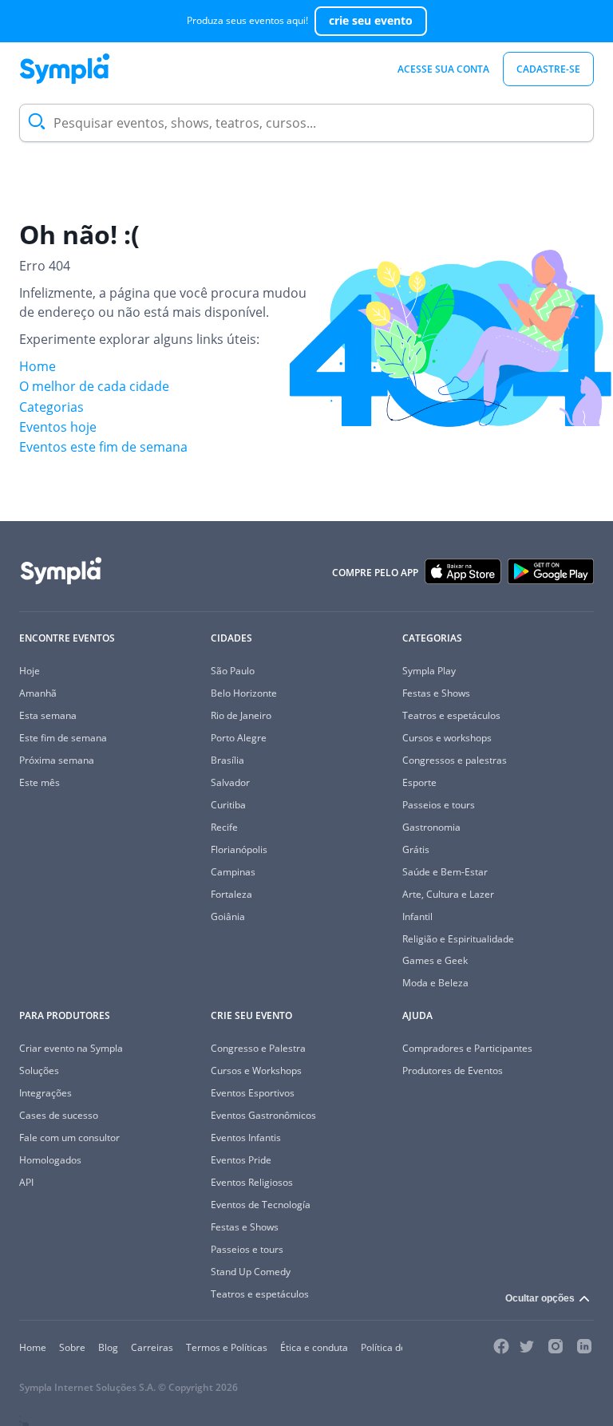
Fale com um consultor (69, 1137)
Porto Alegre (239, 738)
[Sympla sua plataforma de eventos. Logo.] (64, 68)
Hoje (29, 670)
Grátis (415, 849)
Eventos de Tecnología (260, 1204)
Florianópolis (239, 849)
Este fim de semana (63, 738)
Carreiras (152, 1347)
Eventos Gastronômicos (263, 1115)
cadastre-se (548, 69)
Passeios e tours (438, 805)
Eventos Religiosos (252, 1182)
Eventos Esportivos (253, 1093)
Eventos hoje (58, 427)
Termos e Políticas (226, 1347)
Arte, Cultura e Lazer (448, 894)
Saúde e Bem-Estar (445, 872)
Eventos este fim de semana (103, 447)
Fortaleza (231, 894)
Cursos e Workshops (256, 1070)
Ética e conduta (314, 1347)
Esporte (419, 782)
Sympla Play (429, 670)
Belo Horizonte (244, 693)
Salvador (230, 782)
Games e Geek (435, 960)
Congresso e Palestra (258, 1048)
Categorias (51, 407)
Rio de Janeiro (241, 715)
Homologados (50, 1160)
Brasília (227, 760)
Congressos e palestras (454, 760)
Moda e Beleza (435, 983)
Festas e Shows (436, 693)
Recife (224, 827)
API (26, 1182)
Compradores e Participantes (467, 1048)
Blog (108, 1347)
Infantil (417, 916)
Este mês (39, 782)
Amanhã (38, 693)
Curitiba (228, 805)
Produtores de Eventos (452, 1070)
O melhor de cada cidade (94, 386)
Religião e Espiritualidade (458, 939)
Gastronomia (431, 827)
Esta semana (48, 715)
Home (37, 366)
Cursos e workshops (447, 738)
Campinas (233, 872)
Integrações (45, 1093)
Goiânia (228, 916)
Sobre (72, 1347)
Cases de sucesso (58, 1115)
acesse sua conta (443, 69)
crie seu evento (371, 20)
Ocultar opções (540, 1298)
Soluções (39, 1070)
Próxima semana (56, 760)
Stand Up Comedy (251, 1271)
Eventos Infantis (246, 1137)
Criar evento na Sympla (71, 1048)
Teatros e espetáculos (451, 715)
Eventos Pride (241, 1160)
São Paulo (233, 670)
